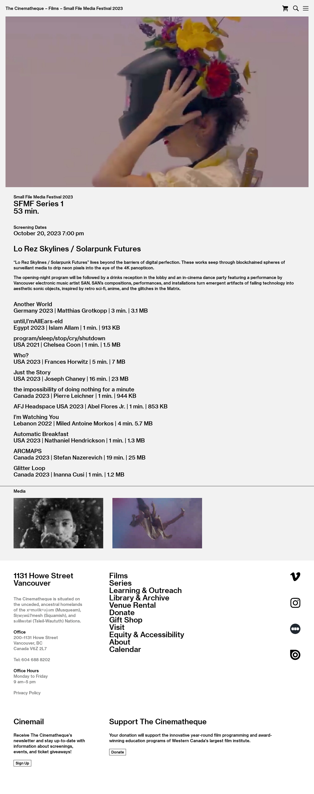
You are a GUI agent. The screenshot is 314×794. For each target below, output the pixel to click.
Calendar (125, 649)
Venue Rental (132, 604)
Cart (285, 8)
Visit (117, 626)
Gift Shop (126, 619)
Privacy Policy (27, 692)
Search (296, 8)
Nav (305, 8)
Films (54, 8)
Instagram (295, 603)
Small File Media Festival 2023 (93, 8)
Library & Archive (139, 597)
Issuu (295, 655)
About (119, 641)
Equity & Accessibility (146, 634)
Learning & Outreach (145, 590)
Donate (122, 612)
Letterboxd (295, 629)
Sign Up (22, 763)
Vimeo (295, 577)
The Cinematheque (25, 8)
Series (120, 582)
